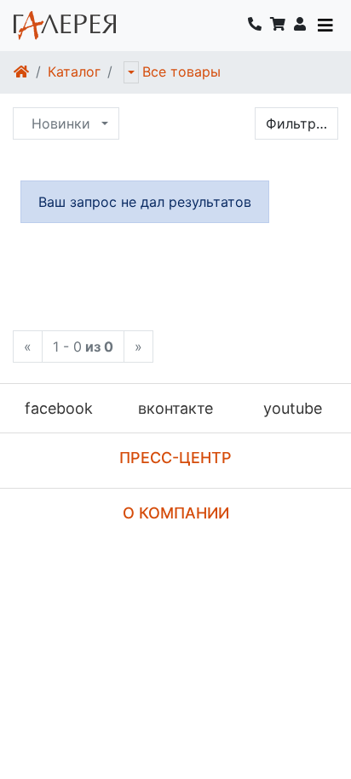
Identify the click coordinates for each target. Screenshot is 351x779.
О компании (176, 513)
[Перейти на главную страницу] (65, 25)
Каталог (74, 71)
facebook (59, 408)
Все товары (181, 71)
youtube (292, 408)
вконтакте (175, 408)
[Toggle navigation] (325, 25)
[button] (300, 25)
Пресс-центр (175, 458)
